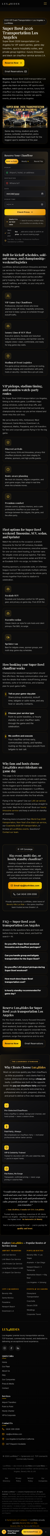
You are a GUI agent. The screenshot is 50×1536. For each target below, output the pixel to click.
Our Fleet (6, 1366)
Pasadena (6, 1302)
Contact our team (10, 832)
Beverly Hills (7, 1293)
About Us (6, 1371)
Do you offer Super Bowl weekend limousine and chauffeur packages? (23, 945)
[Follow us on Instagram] (4, 1348)
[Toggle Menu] (45, 3)
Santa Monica (7, 1298)
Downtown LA (8, 1311)
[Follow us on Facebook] (11, 1348)
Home (4, 1362)
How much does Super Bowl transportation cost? (19, 980)
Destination (10, 178)
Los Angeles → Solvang (36, 1282)
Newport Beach (8, 1307)
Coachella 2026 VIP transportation (21, 825)
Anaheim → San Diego (36, 1262)
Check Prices (23, 212)
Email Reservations (14, 71)
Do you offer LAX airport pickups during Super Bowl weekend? (25, 969)
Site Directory (6, 1479)
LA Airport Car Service (11, 1272)
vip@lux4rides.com (14, 1434)
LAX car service (39, 801)
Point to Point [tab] (11, 161)
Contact (5, 1388)
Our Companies (8, 1379)
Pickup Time (9, 199)
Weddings (31, 1310)
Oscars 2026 (32, 1305)
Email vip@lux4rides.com (26, 885)
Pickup (7, 167)
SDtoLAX (35, 1526)
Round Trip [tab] (38, 161)
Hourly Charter (8, 1411)
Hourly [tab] (25, 161)
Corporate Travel (34, 1314)
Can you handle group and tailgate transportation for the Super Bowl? (22, 957)
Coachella (31, 1301)
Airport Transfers (9, 1402)
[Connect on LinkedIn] (18, 1348)
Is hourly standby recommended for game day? (23, 992)
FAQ (4, 1375)
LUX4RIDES (10, 1329)
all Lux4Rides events (19, 829)
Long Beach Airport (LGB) (12, 1268)
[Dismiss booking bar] (45, 1531)
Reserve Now (11, 63)
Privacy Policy (18, 1479)
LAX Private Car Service (12, 1264)
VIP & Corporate (9, 1415)
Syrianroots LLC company (17, 1520)
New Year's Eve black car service (31, 822)
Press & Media (8, 1384)
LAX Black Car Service (11, 1259)
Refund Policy (30, 1479)
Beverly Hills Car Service (20, 1526)
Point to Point (7, 1406)
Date (6, 189)
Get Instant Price (30, 1532)
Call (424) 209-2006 (27, 894)
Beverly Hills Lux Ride (15, 904)
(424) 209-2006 (13, 1429)
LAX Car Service (9, 1255)
